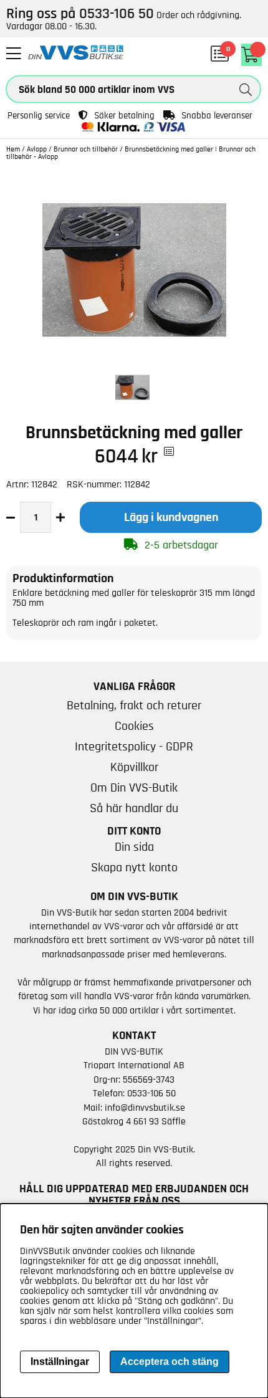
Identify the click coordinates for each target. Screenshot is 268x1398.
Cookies (134, 726)
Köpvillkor (134, 767)
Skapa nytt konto (134, 867)
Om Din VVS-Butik (134, 788)
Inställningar (60, 1361)
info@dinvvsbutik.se (145, 1108)
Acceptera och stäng (169, 1361)
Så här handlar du (134, 808)
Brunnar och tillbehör (86, 149)
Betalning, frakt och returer (134, 705)
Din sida (134, 847)
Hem (13, 149)
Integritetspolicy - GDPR (134, 746)
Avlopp (37, 149)
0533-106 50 (151, 1093)
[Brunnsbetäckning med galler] (134, 359)
